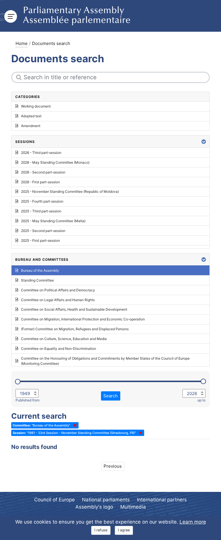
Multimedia (133, 507)
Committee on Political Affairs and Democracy (58, 290)
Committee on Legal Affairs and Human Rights (58, 300)
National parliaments (106, 500)
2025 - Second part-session (43, 231)
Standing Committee (37, 280)
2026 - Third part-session (41, 152)
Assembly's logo (94, 507)
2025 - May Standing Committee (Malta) (53, 221)
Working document (36, 106)
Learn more (193, 522)
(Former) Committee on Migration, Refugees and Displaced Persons (75, 329)
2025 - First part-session (40, 240)
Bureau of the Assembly (40, 270)
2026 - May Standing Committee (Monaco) (55, 162)
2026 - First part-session (40, 182)
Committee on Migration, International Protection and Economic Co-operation (83, 319)
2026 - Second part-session (43, 172)
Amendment (30, 126)
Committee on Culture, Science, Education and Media (64, 339)
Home (22, 43)
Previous (113, 466)
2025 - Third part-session (41, 211)
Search (110, 396)
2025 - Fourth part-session (42, 201)
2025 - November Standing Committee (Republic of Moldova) (70, 191)
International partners (162, 500)
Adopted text (31, 116)
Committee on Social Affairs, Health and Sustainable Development (74, 309)
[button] (203, 142)
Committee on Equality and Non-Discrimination (58, 348)
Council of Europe (54, 500)
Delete (74, 425)
